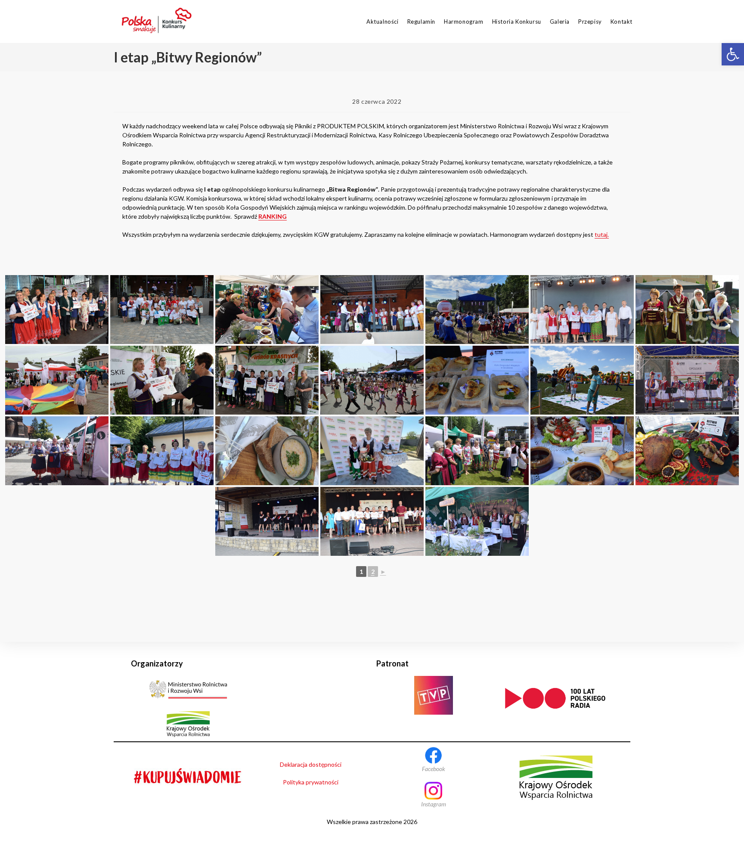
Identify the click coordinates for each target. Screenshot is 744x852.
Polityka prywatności (310, 782)
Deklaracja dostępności (310, 764)
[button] (733, 54)
